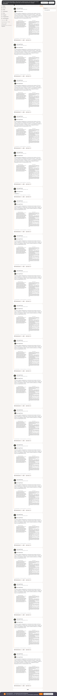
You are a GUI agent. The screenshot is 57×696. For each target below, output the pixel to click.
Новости (2, 23)
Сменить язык (3, 20)
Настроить (51, 2)
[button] (18, 40)
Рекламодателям (4, 21)
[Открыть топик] (28, 193)
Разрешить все (44, 2)
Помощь (8, 21)
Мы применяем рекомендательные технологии (6, 25)
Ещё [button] (5, 23)
